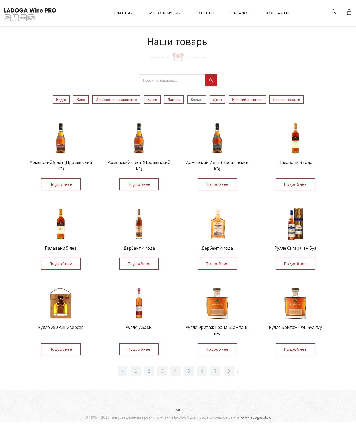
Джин (217, 99)
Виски (152, 99)
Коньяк (196, 99)
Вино (81, 99)
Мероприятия (165, 12)
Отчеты (205, 12)
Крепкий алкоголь (247, 99)
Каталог (240, 12)
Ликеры (174, 99)
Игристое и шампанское (116, 99)
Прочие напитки (286, 99)
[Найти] (211, 80)
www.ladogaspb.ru (255, 417)
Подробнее (60, 184)
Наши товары (178, 41)
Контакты (277, 12)
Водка (61, 99)
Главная (123, 12)
